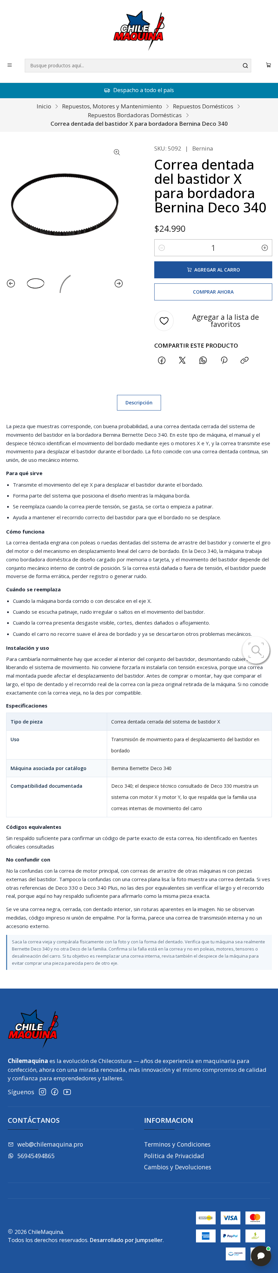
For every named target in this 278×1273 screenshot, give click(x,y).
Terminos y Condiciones (177, 1144)
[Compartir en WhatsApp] (203, 360)
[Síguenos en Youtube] (67, 1092)
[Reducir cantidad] (162, 248)
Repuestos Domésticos (203, 106)
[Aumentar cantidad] (265, 248)
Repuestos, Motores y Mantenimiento (112, 106)
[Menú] (10, 65)
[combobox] (138, 65)
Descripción (139, 402)
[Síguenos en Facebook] (55, 1092)
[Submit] (245, 65)
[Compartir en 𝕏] (182, 360)
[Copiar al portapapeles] (244, 360)
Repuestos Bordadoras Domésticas (135, 115)
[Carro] (268, 65)
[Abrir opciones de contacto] (261, 1256)
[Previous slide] (11, 283)
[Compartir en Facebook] (161, 360)
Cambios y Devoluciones (177, 1167)
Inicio (44, 106)
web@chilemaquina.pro (50, 1144)
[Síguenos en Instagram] (42, 1092)
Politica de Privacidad (174, 1156)
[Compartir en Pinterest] (224, 360)
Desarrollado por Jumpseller (126, 1240)
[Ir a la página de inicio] (139, 30)
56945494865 (36, 1156)
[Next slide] (119, 283)
